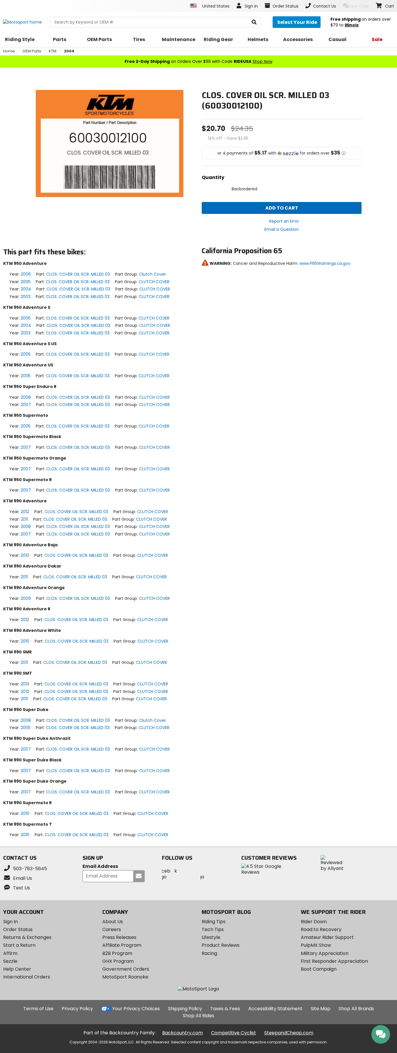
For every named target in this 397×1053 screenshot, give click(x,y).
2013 (25, 555)
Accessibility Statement (275, 1008)
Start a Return (19, 945)
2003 (26, 296)
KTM (52, 51)
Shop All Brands (356, 1008)
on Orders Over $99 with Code (198, 61)
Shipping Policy (185, 1008)
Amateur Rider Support (327, 937)
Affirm (10, 953)
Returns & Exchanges (27, 937)
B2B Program (117, 953)
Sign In (10, 921)
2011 (24, 519)
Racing (209, 953)
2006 (26, 274)
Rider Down (314, 921)
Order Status (18, 929)
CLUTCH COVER (154, 282)
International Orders (26, 977)
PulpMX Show (316, 945)
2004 (69, 51)
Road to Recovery (321, 929)
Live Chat (359, 6)
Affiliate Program (121, 945)
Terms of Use (38, 1008)
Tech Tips (213, 929)
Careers (111, 929)
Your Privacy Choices (136, 1008)
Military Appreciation (324, 953)
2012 (25, 512)
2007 (26, 404)
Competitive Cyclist (233, 1032)
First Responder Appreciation (334, 961)
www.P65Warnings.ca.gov (324, 263)
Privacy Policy (77, 1008)
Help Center (17, 969)
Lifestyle (211, 937)
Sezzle (10, 961)
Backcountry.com (182, 1032)
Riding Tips (214, 921)
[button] (281, 153)
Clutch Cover (152, 274)
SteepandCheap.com (288, 1032)
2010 (25, 641)
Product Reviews (220, 945)
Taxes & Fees (225, 1008)
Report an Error (284, 221)
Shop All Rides (198, 1015)
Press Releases (119, 937)
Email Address (100, 867)
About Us (112, 921)
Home (9, 51)
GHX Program (118, 961)
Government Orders (125, 969)
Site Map (320, 1008)
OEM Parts (31, 51)
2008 (26, 397)
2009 (26, 598)
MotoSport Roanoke (125, 977)
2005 (26, 282)
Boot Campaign (319, 969)
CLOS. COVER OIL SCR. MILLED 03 (78, 274)
